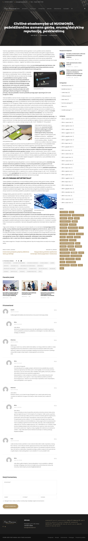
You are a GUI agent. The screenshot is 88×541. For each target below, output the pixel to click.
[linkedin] (84, 2)
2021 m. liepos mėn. (66, 143)
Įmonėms (25, 8)
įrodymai (74, 265)
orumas (6, 271)
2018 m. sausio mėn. (66, 202)
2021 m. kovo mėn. (66, 150)
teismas (72, 249)
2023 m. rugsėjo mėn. (67, 129)
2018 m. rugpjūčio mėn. (67, 178)
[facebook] (82, 2)
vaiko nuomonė (65, 265)
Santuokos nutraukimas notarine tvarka (29, 293)
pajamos (70, 237)
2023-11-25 (70, 77)
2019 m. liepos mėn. (66, 167)
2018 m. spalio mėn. (66, 174)
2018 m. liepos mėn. (66, 181)
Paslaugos (33, 8)
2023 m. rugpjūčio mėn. (67, 133)
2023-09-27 (24, 296)
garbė (52, 262)
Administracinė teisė (66, 85)
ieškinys (6, 265)
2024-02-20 (5, 297)
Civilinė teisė (43, 35)
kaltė (81, 227)
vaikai (78, 258)
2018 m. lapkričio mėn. (67, 171)
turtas (81, 252)
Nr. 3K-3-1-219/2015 (23, 153)
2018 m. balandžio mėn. (67, 192)
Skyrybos (63, 246)
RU (72, 8)
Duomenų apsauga (66, 103)
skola (77, 243)
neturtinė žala (43, 268)
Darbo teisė (64, 99)
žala (40, 271)
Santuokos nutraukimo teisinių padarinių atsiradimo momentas (47, 294)
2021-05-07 (34, 35)
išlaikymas (63, 227)
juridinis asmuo (22, 268)
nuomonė (52, 268)
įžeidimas (40, 265)
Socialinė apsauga (66, 110)
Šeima (63, 106)
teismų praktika (31, 271)
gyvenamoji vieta (65, 221)
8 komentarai (53, 35)
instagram (72, 224)
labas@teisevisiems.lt (21, 2)
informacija (14, 265)
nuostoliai (80, 233)
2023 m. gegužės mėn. (67, 136)
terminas (74, 252)
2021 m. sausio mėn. (66, 157)
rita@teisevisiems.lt (36, 467)
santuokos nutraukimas (67, 243)
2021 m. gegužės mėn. (67, 146)
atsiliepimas (7, 262)
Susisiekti (66, 8)
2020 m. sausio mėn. (66, 160)
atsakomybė (64, 212)
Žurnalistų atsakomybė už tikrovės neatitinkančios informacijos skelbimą (10, 294)
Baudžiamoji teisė (66, 89)
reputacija (14, 271)
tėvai (62, 258)
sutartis (70, 246)
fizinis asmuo (44, 262)
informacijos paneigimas (28, 265)
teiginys (22, 271)
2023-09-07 (43, 297)
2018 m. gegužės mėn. (67, 188)
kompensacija (73, 230)
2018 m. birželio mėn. (66, 185)
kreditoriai (63, 233)
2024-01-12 (70, 66)
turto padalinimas (76, 255)
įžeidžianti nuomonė (9, 268)
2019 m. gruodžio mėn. (67, 164)
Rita (11, 297)
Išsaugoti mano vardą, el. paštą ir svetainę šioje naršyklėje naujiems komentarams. (24, 501)
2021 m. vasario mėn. (67, 153)
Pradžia (17, 8)
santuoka (72, 240)
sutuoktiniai (64, 249)
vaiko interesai (71, 262)
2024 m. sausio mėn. (67, 122)
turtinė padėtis (65, 255)
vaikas (62, 262)
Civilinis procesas (66, 96)
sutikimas (78, 246)
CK (20, 201)
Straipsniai (41, 8)
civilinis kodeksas (32, 262)
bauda (71, 212)
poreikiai (77, 237)
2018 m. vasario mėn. (67, 199)
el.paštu (21, 431)
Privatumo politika (80, 537)
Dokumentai (57, 8)
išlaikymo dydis (73, 227)
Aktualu (49, 8)
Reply (55, 310)
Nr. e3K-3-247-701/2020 (35, 122)
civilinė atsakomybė (19, 262)
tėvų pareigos (70, 258)
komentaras (32, 268)
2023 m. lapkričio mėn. (67, 126)
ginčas (77, 218)
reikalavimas (64, 240)
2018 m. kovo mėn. (66, 195)
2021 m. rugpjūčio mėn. (67, 140)
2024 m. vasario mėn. (67, 119)
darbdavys (63, 218)
